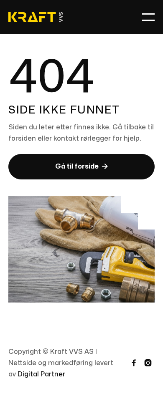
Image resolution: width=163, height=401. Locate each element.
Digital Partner (41, 374)
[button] (148, 17)
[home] (35, 17)
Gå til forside (81, 166)
